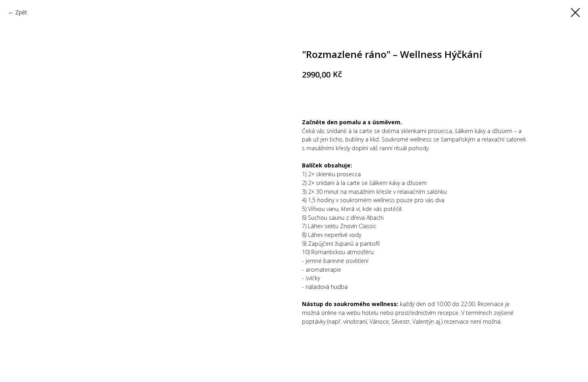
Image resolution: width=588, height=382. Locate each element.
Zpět (21, 12)
